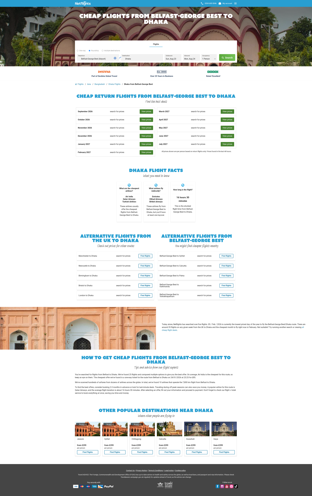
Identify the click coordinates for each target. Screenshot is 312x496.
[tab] (156, 44)
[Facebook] (217, 486)
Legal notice (169, 470)
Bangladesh (100, 84)
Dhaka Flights (114, 84)
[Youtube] (227, 486)
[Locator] (115, 58)
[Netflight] (83, 3)
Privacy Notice (141, 470)
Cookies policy (180, 470)
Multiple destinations (112, 51)
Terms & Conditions (155, 470)
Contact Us (130, 470)
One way (82, 51)
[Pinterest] (231, 486)
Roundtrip (95, 51)
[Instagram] (222, 486)
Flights (80, 84)
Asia (89, 84)
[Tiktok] (236, 486)
